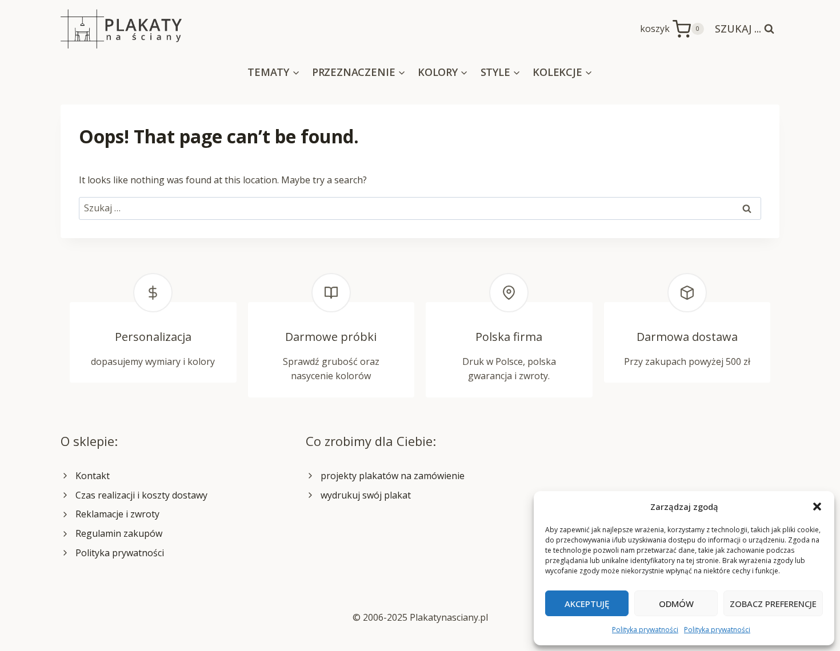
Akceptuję (587, 603)
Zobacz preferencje (773, 603)
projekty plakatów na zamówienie (393, 475)
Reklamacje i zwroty (117, 514)
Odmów (676, 603)
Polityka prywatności (645, 629)
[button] (817, 506)
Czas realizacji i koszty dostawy (141, 495)
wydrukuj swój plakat (366, 495)
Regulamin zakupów (118, 533)
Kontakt (92, 475)
